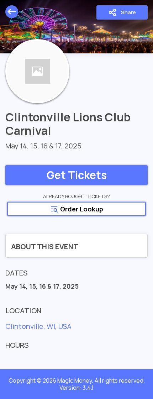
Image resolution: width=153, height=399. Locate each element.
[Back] (11, 11)
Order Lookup (81, 209)
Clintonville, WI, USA (38, 326)
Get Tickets (77, 175)
